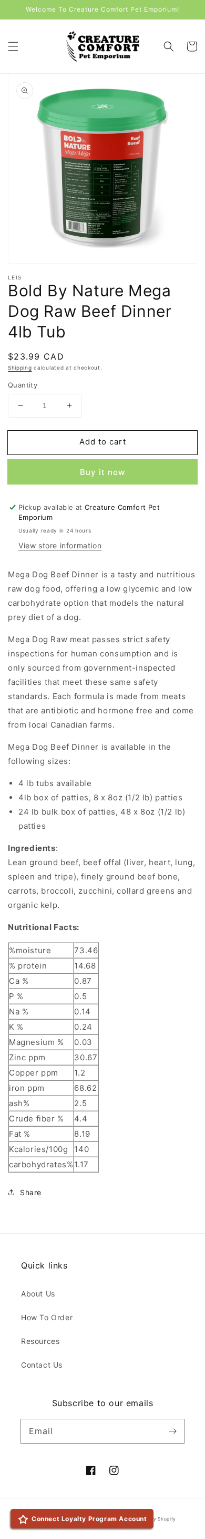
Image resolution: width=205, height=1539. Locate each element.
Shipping (20, 367)
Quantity (22, 385)
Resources (40, 1341)
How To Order (47, 1317)
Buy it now (102, 472)
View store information (59, 545)
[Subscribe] (172, 1431)
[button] (13, 46)
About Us (38, 1293)
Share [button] (31, 1192)
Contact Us (42, 1364)
